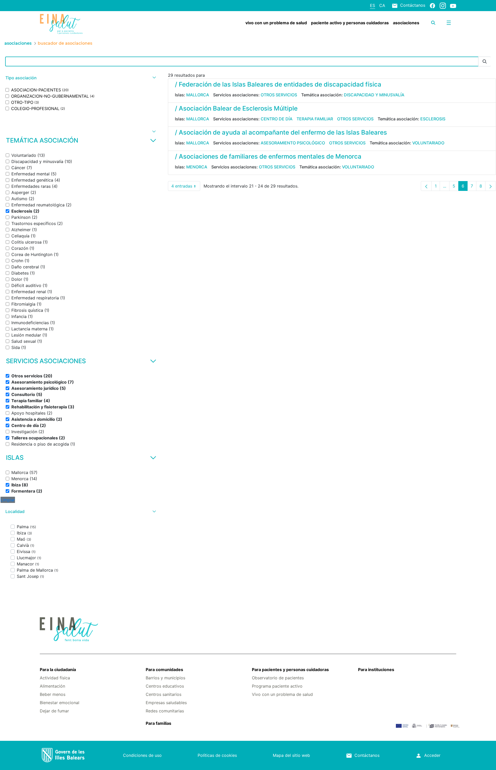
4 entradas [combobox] (185, 187)
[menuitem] (276, 23)
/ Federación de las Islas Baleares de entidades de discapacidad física (278, 84)
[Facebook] (432, 5)
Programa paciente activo (277, 686)
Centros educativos (165, 686)
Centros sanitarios (163, 694)
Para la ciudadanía (58, 669)
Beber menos (52, 694)
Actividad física (55, 677)
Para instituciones (376, 669)
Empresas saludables (166, 702)
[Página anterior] (426, 186)
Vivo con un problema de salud (282, 694)
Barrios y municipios (165, 677)
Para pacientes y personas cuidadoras (290, 669)
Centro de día (276, 118)
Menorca (196, 166)
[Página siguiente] (490, 186)
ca (382, 5)
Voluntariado (428, 142)
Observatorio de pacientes (278, 677)
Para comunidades (164, 669)
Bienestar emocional (59, 702)
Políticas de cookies (217, 755)
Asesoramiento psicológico (293, 142)
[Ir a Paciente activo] (74, 24)
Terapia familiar (315, 118)
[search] (433, 22)
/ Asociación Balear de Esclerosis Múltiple (236, 108)
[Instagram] (443, 5)
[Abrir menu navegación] (448, 22)
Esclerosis (432, 118)
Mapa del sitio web (291, 755)
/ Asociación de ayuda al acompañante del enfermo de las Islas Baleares (281, 132)
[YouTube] (453, 5)
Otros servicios (279, 94)
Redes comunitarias (165, 710)
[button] (80, 77)
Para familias (158, 723)
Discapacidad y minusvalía (374, 94)
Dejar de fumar (54, 710)
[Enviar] (485, 61)
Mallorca (197, 94)
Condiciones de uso (142, 755)
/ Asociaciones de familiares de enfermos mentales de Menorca (268, 156)
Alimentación (52, 686)
